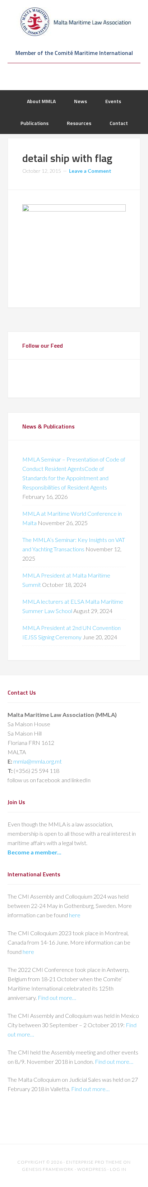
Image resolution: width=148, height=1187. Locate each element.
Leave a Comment (90, 171)
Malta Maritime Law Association (74, 21)
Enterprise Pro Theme (94, 1162)
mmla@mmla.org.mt (37, 761)
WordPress (91, 1169)
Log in (118, 1169)
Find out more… (57, 997)
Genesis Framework (48, 1169)
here (74, 915)
